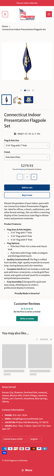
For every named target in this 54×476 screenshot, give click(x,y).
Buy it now (27, 195)
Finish (7, 152)
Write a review (27, 318)
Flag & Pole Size (11, 140)
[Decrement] (20, 177)
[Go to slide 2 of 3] (17, 99)
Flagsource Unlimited (18, 460)
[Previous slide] (21, 90)
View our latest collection (27, 3)
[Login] (5, 14)
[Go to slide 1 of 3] (6, 99)
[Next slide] (33, 90)
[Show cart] (49, 14)
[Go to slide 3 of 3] (28, 99)
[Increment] (34, 177)
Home (5, 26)
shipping (21, 169)
